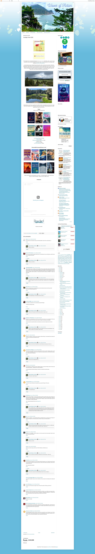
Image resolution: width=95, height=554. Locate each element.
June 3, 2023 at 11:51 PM (32, 239)
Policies (27, 32)
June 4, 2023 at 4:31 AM (33, 286)
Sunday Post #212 (62, 285)
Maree (27, 239)
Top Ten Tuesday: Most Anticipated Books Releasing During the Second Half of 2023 (66, 178)
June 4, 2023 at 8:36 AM (31, 365)
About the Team (39, 32)
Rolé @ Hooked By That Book (30, 503)
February (61, 313)
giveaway (62, 260)
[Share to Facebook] (42, 233)
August (61, 277)
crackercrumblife (28, 301)
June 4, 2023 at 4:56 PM (42, 245)
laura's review (68, 261)
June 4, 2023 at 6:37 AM (38, 317)
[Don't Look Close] (59, 241)
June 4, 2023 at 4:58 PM (42, 277)
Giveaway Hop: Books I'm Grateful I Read (67, 158)
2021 (60, 317)
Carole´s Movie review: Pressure (63, 195)
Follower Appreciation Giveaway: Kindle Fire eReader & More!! (66, 151)
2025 (60, 268)
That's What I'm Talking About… (64, 203)
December (61, 272)
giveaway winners (62, 261)
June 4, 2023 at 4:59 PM (42, 294)
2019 (60, 320)
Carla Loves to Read (62, 188)
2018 (60, 321)
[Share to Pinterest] (43, 233)
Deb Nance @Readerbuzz (40, 63)
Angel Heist (62, 227)
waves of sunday (66, 263)
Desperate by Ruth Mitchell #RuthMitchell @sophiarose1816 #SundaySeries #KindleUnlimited (64, 220)
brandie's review (64, 258)
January (61, 314)
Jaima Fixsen (63, 240)
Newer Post (25, 532)
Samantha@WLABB (29, 267)
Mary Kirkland (28, 497)
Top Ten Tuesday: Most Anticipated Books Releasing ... (65, 282)
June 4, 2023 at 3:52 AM (36, 267)
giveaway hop (67, 260)
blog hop (65, 257)
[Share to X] (41, 233)
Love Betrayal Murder (37, 138)
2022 (60, 316)
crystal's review (60, 259)
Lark (27, 416)
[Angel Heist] (59, 229)
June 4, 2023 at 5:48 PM (42, 470)
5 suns (61, 255)
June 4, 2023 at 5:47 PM (42, 439)
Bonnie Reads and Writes (30, 349)
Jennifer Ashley (63, 236)
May (60, 309)
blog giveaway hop (61, 257)
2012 (60, 329)
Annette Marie (63, 245)
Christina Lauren (63, 232)
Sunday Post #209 (62, 302)
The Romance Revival (64, 231)
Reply (27, 249)
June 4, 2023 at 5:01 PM (42, 342)
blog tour (68, 257)
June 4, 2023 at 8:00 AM (31, 335)
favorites (64, 259)
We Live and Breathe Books (63, 215)
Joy (26, 335)
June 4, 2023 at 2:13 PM (31, 416)
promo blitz (62, 262)
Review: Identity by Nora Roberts (64, 301)
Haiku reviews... (61, 211)
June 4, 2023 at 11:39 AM (34, 395)
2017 (60, 322)
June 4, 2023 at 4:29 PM (33, 460)
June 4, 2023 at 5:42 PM (42, 374)
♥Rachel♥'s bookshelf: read (66, 226)
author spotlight (69, 256)
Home (23, 32)
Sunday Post (39, 401)
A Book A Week (61, 197)
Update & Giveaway (63, 308)
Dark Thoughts (61, 213)
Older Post (52, 532)
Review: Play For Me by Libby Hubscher (66, 286)
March (61, 312)
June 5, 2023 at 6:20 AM (35, 484)
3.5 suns (65, 254)
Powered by (62, 80)
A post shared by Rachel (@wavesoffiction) (38, 214)
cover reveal (69, 258)
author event (60, 256)
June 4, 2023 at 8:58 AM (35, 381)
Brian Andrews (63, 228)
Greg (26, 365)
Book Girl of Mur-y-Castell (63, 194)
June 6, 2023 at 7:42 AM (39, 503)
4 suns (68, 254)
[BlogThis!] (40, 233)
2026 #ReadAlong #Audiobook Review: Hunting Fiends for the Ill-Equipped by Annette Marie (64, 205)
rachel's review (68, 262)
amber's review (64, 255)
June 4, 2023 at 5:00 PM (42, 327)
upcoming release (60, 263)
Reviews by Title (47, 32)
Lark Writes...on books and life (64, 210)
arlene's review (69, 255)
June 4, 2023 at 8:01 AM (37, 349)
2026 (60, 267)
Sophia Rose (28, 460)
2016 (60, 324)
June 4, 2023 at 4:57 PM (42, 260)
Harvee (27, 446)
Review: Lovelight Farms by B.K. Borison (66, 300)
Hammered (37, 142)
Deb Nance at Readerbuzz (30, 317)
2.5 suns (59, 254)
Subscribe (64, 77)
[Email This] (39, 233)
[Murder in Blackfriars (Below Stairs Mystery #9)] (59, 237)
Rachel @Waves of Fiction (33, 245)
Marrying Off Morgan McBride (37, 140)
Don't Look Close (63, 239)
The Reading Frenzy (62, 207)
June (60, 280)
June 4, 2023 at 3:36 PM (32, 446)
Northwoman (28, 395)
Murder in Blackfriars (64, 235)
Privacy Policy (32, 32)
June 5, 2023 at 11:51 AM (34, 497)
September (61, 276)
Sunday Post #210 (62, 298)
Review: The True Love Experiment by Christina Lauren (65, 304)
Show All (71, 221)
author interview (64, 256)
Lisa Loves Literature (62, 200)
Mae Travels (28, 286)
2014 (60, 326)
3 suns (62, 254)
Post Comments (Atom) (30, 534)
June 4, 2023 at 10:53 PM (38, 477)
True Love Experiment (37, 143)
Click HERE (60, 333)
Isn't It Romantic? (61, 216)
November (61, 273)
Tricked (37, 139)
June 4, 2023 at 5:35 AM (35, 301)
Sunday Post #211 (62, 291)
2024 (60, 270)
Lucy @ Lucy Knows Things (30, 477)
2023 (60, 271)
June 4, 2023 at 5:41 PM (42, 358)
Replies (28, 258)
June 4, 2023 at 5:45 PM (42, 406)
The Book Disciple (29, 381)
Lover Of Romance (29, 484)
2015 (60, 325)
